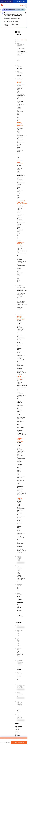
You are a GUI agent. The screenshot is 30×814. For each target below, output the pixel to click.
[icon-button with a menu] (26, 5)
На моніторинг (20, 742)
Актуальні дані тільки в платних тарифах (14, 738)
